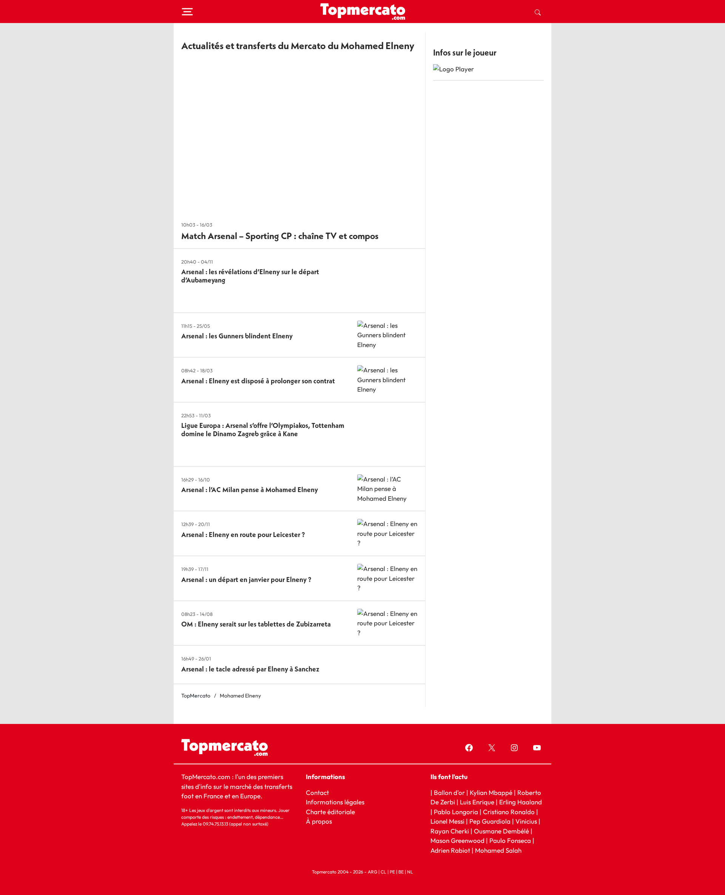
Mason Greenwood (458, 840)
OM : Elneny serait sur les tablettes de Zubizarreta (256, 624)
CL (383, 872)
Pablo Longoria (456, 812)
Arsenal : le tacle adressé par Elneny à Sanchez (250, 669)
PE (392, 872)
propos (321, 821)
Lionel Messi (447, 821)
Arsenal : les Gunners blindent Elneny (237, 336)
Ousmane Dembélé (501, 831)
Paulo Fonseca (510, 840)
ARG (372, 872)
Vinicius (526, 821)
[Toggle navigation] (187, 12)
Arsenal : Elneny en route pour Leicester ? (243, 534)
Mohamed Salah (498, 850)
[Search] (538, 12)
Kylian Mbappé (491, 792)
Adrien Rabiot (450, 850)
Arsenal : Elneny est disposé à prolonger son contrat (258, 381)
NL (410, 872)
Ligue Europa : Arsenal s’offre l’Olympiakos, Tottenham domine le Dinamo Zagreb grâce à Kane (262, 429)
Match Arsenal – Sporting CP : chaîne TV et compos (279, 235)
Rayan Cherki (449, 831)
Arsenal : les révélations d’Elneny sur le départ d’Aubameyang (250, 275)
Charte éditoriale (330, 812)
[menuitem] (538, 12)
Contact (317, 792)
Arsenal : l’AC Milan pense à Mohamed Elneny (249, 489)
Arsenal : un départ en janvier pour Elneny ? (246, 579)
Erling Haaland (520, 802)
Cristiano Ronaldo (509, 812)
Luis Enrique (477, 802)
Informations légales (335, 802)
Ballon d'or (449, 792)
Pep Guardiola (490, 821)
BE (401, 872)
